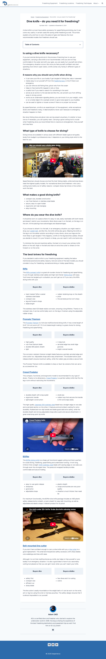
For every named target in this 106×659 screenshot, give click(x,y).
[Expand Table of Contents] (80, 45)
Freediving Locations (66, 3)
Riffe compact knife (33, 272)
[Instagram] (53, 644)
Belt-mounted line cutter (35, 546)
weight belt (34, 231)
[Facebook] (49, 644)
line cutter (73, 549)
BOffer (26, 456)
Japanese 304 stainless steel (45, 405)
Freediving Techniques (84, 3)
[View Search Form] (102, 3)
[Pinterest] (56, 644)
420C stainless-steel (46, 465)
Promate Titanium (31, 319)
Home (32, 17)
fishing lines (68, 275)
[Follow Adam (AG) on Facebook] (53, 629)
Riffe (25, 269)
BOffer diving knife (32, 460)
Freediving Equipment (50, 3)
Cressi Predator (30, 372)
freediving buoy (59, 81)
